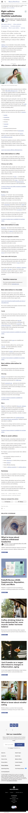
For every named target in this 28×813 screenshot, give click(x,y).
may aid (19, 320)
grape (10, 269)
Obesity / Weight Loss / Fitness (14, 493)
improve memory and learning (10, 419)
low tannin (19, 209)
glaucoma (9, 460)
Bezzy (14, 802)
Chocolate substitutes (15, 26)
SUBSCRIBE (19, 744)
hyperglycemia (20, 181)
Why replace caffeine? (6, 24)
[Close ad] (27, 812)
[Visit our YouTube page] (18, 729)
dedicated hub (15, 284)
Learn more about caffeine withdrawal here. (11, 149)
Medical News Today (14, 798)
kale (4, 407)
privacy (11, 748)
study (16, 180)
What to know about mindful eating (13, 704)
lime (18, 262)
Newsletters (17, 765)
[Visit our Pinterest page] (12, 729)
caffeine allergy (22, 467)
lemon (2, 252)
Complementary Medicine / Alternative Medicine (11, 495)
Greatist (14, 799)
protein (11, 351)
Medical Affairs (18, 759)
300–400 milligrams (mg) (12, 90)
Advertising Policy (5, 768)
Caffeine (3, 44)
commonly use (8, 383)
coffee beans (4, 46)
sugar (25, 104)
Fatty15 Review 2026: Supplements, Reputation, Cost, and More (12, 582)
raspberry (24, 267)
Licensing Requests (5, 771)
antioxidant (7, 204)
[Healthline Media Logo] (14, 789)
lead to (21, 133)
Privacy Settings (4, 765)
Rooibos (3, 194)
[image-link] (14, 525)
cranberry (18, 267)
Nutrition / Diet (4, 493)
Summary (23, 28)
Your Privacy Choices (19, 768)
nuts (13, 340)
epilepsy (9, 462)
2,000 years (18, 380)
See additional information (12, 780)
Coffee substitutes (17, 24)
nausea (5, 126)
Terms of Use (4, 759)
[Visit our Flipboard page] (21, 729)
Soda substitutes (5, 26)
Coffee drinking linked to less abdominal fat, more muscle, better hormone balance (12, 623)
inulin (15, 176)
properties (19, 323)
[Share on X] (6, 508)
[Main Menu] (2, 1)
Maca (2, 406)
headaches (6, 117)
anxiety (5, 115)
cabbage (24, 406)
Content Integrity (18, 762)
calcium (11, 231)
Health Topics (18, 752)
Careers (11, 792)
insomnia (6, 124)
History (21, 501)
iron (5, 135)
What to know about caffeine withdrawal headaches (10, 539)
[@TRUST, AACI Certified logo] (14, 807)
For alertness (4, 28)
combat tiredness (20, 417)
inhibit (23, 204)
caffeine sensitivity (11, 467)
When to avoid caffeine (14, 28)
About (6, 792)
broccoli (19, 406)
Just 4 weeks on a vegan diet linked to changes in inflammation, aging (12, 665)
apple (4, 269)
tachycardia (21, 130)
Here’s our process (10, 7)
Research (3, 227)
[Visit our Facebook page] (6, 729)
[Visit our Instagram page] (15, 729)
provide (3, 346)
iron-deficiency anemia (6, 137)
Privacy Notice (4, 762)
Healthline (14, 797)
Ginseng (3, 376)
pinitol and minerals (6, 325)
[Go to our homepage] (14, 725)
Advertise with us (19, 792)
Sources (8, 501)
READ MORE (4, 552)
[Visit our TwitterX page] (10, 729)
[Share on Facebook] (4, 508)
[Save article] (25, 11)
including (23, 112)
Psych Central (14, 801)
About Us (3, 752)
